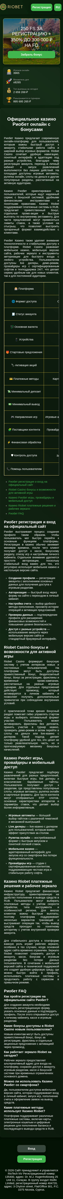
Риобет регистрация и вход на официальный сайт (28, 483)
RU (58, 7)
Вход (31, 1148)
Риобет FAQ (16, 513)
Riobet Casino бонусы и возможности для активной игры (32, 491)
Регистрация (41, 7)
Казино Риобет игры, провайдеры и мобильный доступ (31, 499)
